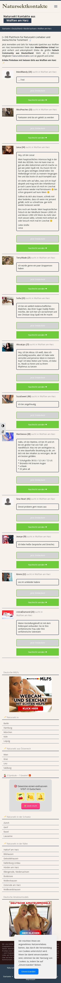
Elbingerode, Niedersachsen (16, 871)
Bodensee (8, 876)
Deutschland (17, 28)
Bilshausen (8, 854)
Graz (6, 759)
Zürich (6, 822)
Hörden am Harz (11, 867)
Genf (6, 827)
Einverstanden (28, 971)
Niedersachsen (30, 28)
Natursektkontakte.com (23, 56)
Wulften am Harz (48, 72)
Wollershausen (10, 880)
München (8, 732)
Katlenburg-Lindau (12, 863)
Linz (5, 763)
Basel (6, 831)
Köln (6, 736)
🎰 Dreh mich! (30, 805)
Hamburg (8, 727)
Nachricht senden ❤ (37, 100)
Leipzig (7, 741)
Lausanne (8, 836)
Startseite (6, 28)
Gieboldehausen (11, 858)
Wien (6, 754)
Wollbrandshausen (12, 889)
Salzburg (7, 768)
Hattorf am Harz (11, 849)
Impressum (30, 979)
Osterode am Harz (12, 885)
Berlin (6, 723)
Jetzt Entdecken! (37, 90)
